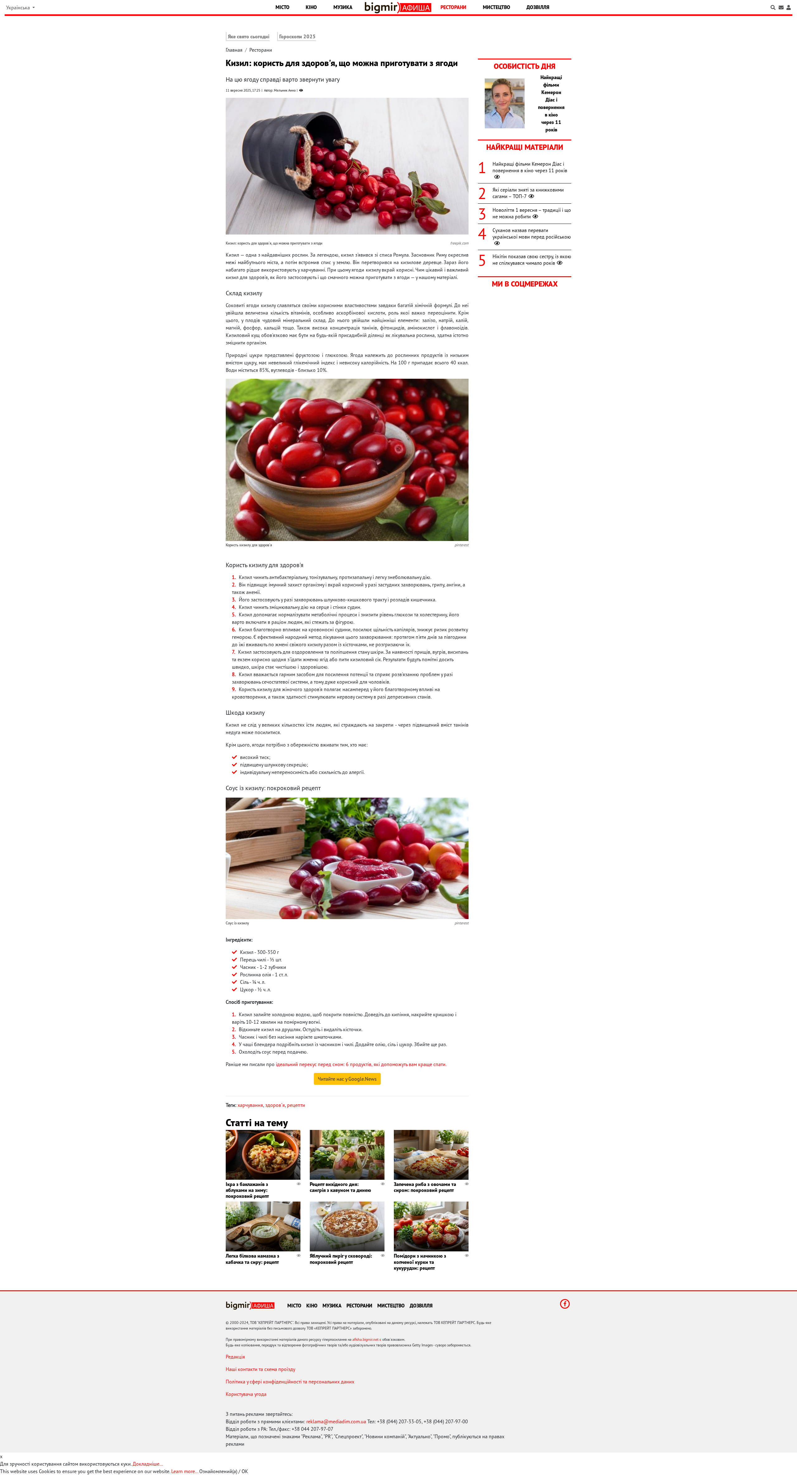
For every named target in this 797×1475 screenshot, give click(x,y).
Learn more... (184, 1471)
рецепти (296, 1105)
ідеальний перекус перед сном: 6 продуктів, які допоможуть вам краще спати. (361, 1064)
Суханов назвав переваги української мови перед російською (532, 233)
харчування (250, 1105)
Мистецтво (496, 7)
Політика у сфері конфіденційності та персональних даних (290, 1381)
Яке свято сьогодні (248, 36)
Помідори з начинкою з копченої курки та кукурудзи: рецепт (420, 1262)
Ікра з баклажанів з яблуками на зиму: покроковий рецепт (247, 1190)
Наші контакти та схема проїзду (260, 1369)
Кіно (311, 7)
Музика (342, 7)
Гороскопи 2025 (297, 36)
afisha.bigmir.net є (366, 1339)
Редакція (235, 1357)
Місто (283, 7)
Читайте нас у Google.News (347, 1079)
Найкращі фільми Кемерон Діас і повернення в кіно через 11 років (530, 167)
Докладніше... (148, 1464)
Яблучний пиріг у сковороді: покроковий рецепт (341, 1259)
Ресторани (453, 7)
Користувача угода (246, 1394)
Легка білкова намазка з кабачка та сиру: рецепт (252, 1259)
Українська (18, 7)
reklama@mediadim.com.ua (336, 1421)
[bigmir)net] (382, 8)
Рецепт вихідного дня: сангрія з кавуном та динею (340, 1187)
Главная (234, 50)
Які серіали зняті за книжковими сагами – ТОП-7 (528, 193)
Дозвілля (537, 7)
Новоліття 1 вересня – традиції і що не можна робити (532, 213)
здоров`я (275, 1105)
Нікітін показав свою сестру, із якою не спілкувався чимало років (532, 259)
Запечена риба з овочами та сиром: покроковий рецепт (425, 1187)
